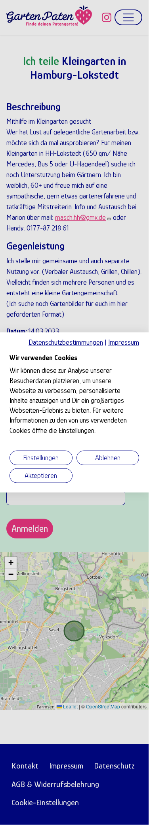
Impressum (123, 342)
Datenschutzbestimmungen (66, 342)
